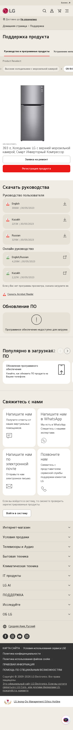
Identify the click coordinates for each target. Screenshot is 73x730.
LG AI (7, 585)
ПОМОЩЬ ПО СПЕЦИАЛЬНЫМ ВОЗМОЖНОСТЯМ (32, 669)
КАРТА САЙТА (11, 648)
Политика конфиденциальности (22, 653)
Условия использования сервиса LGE (44, 648)
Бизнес (64, 3)
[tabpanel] (36, 223)
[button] (44, 10)
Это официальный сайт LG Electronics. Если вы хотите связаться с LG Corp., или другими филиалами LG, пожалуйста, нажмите (35, 687)
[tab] (27, 52)
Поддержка (37, 26)
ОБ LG (7, 614)
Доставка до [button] (21, 19)
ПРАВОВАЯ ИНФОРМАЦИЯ (18, 664)
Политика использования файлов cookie (26, 659)
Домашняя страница (15, 26)
